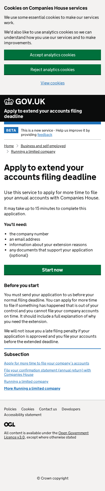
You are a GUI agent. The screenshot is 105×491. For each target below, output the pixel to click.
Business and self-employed (43, 145)
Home (9, 145)
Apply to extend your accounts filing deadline (43, 113)
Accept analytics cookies (52, 54)
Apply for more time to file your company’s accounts (46, 363)
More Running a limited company (32, 388)
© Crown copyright (52, 478)
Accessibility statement (22, 414)
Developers (71, 409)
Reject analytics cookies (52, 69)
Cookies (27, 409)
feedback (44, 134)
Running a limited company (33, 151)
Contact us (48, 409)
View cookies (53, 82)
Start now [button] (52, 270)
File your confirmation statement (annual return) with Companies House (47, 372)
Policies (10, 409)
